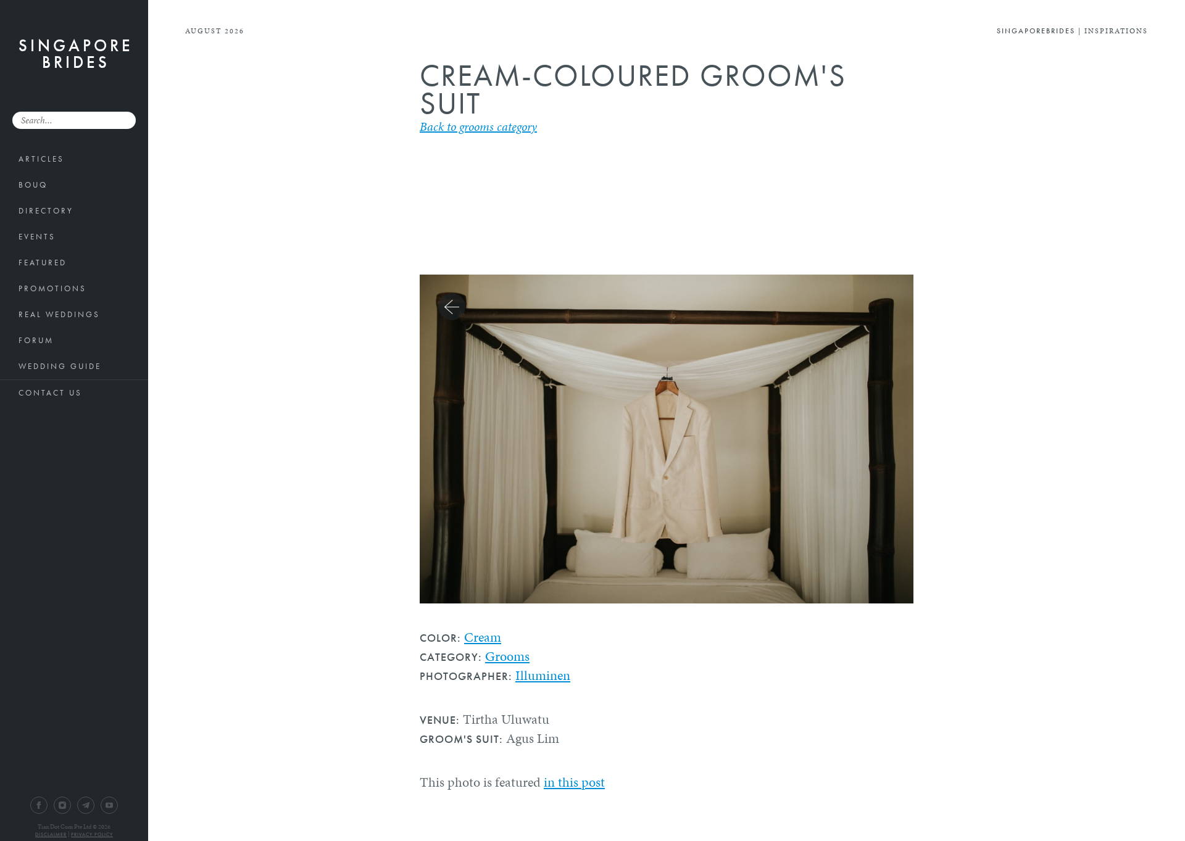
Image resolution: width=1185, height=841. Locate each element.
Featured (43, 262)
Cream (482, 637)
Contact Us (50, 392)
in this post (574, 782)
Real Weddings (59, 314)
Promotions (52, 288)
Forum (36, 340)
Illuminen (542, 675)
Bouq (33, 185)
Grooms (507, 656)
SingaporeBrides (76, 54)
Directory (46, 210)
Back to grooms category (478, 126)
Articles (41, 159)
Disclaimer (51, 834)
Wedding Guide (60, 366)
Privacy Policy (92, 834)
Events (37, 236)
